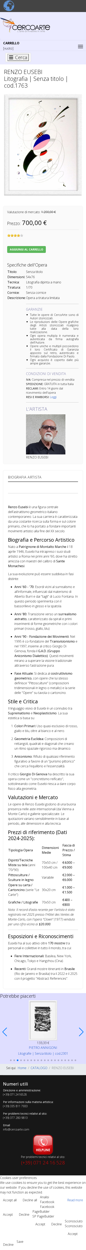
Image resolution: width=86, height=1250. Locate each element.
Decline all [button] (30, 1200)
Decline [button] (24, 1214)
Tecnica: (13, 282)
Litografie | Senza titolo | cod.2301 (43, 1053)
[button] (4, 1032)
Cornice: (13, 292)
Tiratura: (14, 287)
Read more (75, 1200)
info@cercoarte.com (16, 1129)
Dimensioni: (16, 277)
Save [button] (20, 1241)
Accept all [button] (10, 1200)
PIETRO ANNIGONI (43, 1047)
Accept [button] (8, 1214)
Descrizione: (16, 298)
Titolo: (12, 272)
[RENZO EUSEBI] (43, 144)
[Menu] (80, 47)
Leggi (53, 397)
